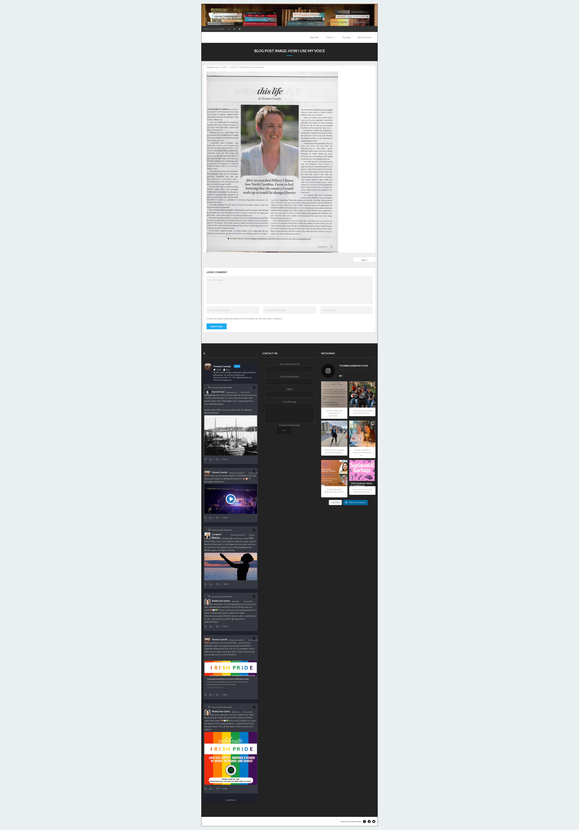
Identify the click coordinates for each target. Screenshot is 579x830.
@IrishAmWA (223, 607)
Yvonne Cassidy (219, 472)
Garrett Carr (218, 391)
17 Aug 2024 (248, 601)
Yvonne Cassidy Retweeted (221, 387)
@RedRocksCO (245, 475)
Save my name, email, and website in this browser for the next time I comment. (245, 318)
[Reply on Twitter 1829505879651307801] (206, 584)
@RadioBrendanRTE (233, 478)
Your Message (289, 401)
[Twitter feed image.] (230, 435)
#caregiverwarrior (225, 547)
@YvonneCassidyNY (237, 473)
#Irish (225, 648)
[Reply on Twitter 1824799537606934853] (206, 627)
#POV (207, 475)
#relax (231, 550)
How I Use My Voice (255, 67)
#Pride (241, 607)
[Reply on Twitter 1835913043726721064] (206, 518)
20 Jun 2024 (248, 712)
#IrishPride (231, 642)
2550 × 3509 (238, 67)
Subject (289, 389)
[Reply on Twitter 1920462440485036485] (206, 459)
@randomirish (237, 619)
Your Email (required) (289, 376)
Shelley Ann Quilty (221, 600)
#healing (238, 547)
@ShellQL (235, 601)
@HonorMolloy (211, 621)
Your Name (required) (289, 364)
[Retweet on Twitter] (209, 387)
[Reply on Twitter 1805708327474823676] (206, 695)
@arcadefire (229, 475)
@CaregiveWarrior (238, 536)
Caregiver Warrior (216, 536)
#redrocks (219, 481)
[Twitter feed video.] (230, 499)
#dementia (247, 547)
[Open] (334, 394)
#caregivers (223, 550)
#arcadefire (209, 481)
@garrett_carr (232, 392)
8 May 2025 (245, 392)
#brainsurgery (210, 550)
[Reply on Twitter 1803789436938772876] (206, 789)
